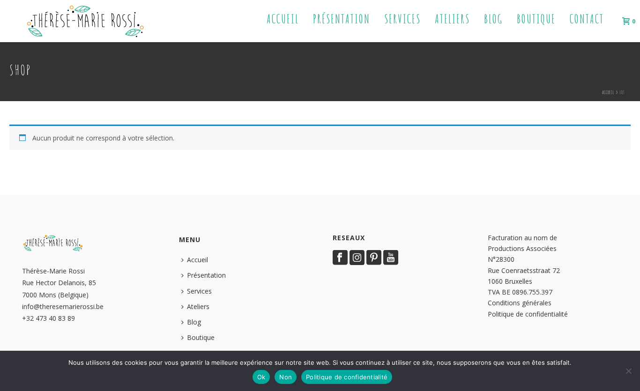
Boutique (536, 19)
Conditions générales (519, 302)
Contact (587, 19)
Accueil (283, 19)
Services (402, 19)
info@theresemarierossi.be (63, 306)
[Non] (628, 371)
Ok (261, 377)
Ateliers (452, 19)
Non (285, 377)
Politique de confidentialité (528, 314)
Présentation (341, 19)
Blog (493, 19)
